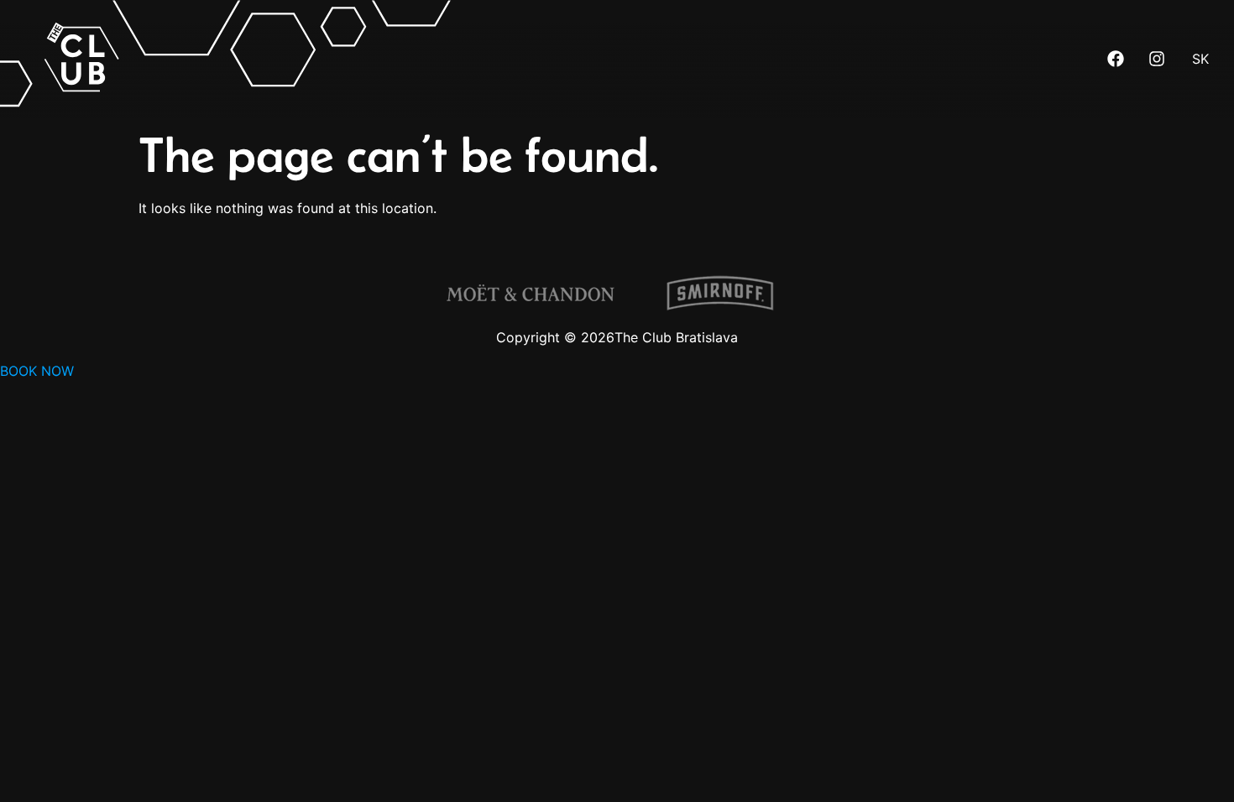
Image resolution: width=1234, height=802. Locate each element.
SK (1200, 58)
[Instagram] (1156, 58)
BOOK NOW (37, 370)
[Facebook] (1115, 58)
